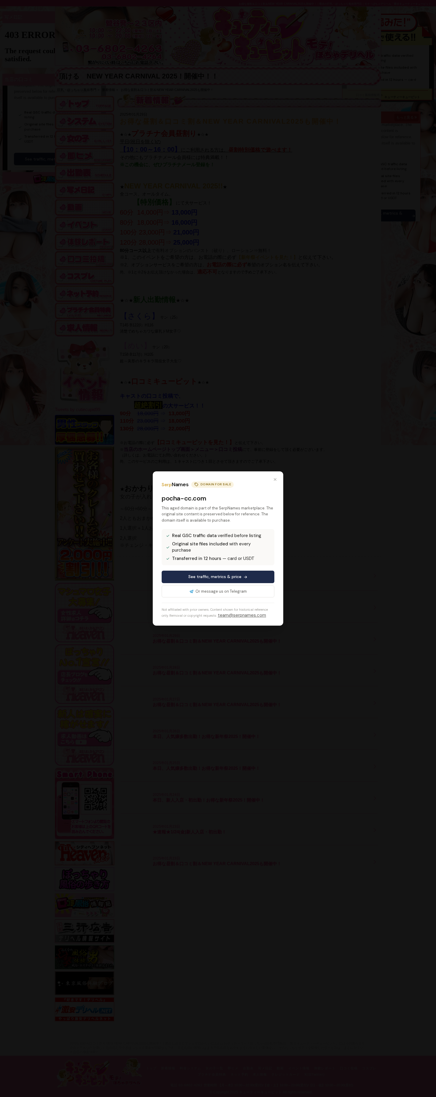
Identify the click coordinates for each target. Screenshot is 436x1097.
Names (175, 484)
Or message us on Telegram (221, 591)
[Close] (275, 480)
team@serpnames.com (242, 615)
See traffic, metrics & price (214, 576)
